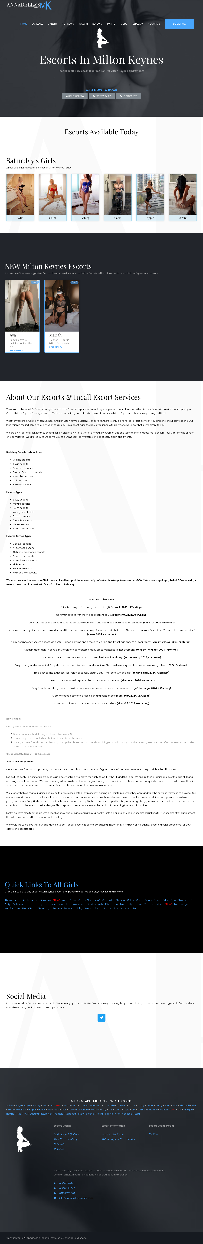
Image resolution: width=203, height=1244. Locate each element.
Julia (68, 904)
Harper (29, 904)
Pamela (57, 908)
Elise (173, 900)
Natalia (9, 908)
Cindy (139, 900)
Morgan (184, 904)
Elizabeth (183, 900)
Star (116, 908)
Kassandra (79, 904)
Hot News (68, 23)
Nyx (24, 908)
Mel (176, 904)
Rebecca (69, 908)
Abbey (8, 900)
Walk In (83, 23)
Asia (43, 900)
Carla (117, 218)
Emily (7, 904)
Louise (138, 904)
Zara (135, 908)
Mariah (55, 334)
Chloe (52, 218)
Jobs (124, 23)
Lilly (130, 904)
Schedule (37, 23)
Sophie (107, 908)
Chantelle (107, 900)
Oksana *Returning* (39, 908)
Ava (13, 334)
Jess (60, 904)
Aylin (20, 218)
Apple (150, 218)
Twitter (111, 23)
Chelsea (120, 900)
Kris (107, 904)
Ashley (85, 218)
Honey (38, 904)
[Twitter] (101, 1018)
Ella (192, 900)
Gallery (52, 23)
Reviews (97, 23)
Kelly (100, 904)
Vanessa (126, 908)
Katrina (92, 904)
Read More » (16, 350)
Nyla (17, 908)
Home (23, 23)
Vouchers (154, 23)
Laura (114, 904)
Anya (17, 900)
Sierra (98, 908)
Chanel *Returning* (89, 900)
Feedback (137, 23)
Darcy (157, 900)
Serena (182, 218)
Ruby (79, 908)
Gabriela (18, 904)
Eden (166, 900)
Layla (123, 904)
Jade (53, 904)
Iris (46, 904)
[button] (66, 1134)
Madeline (149, 904)
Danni (148, 900)
